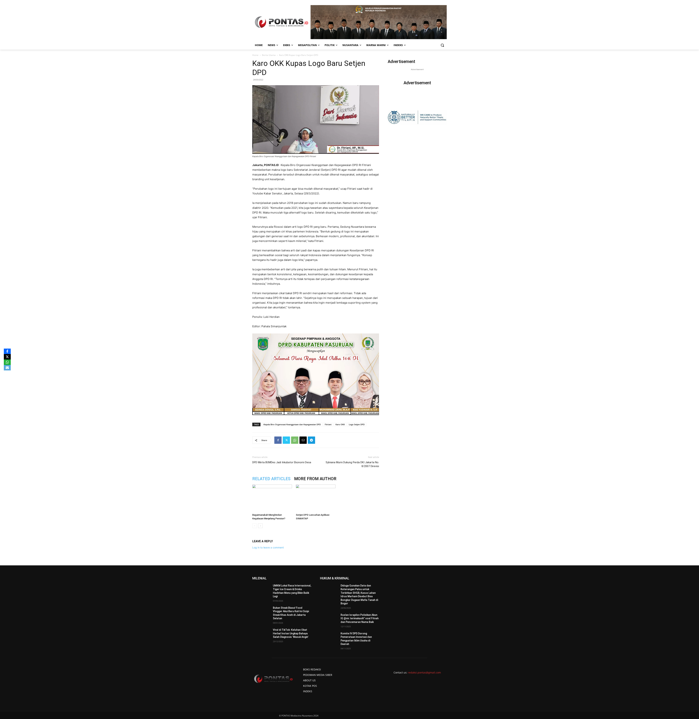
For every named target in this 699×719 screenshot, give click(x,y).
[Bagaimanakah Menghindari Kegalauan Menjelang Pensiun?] (272, 498)
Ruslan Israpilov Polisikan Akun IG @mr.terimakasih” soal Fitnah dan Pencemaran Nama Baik (360, 618)
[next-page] (260, 526)
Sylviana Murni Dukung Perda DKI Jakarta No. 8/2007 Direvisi (352, 464)
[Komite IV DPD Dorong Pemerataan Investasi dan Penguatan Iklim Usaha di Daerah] (329, 638)
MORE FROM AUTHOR (315, 478)
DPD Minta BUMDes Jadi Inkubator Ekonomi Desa (281, 462)
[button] (442, 45)
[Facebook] (278, 440)
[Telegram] (311, 440)
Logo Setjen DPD (357, 424)
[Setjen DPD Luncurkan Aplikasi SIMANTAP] (315, 498)
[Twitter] (286, 440)
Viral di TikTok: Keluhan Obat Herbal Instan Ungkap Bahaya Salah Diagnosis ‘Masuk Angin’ (290, 633)
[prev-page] (254, 526)
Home (255, 55)
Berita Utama (269, 55)
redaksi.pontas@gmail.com (424, 672)
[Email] (303, 440)
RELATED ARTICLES (271, 478)
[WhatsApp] (294, 440)
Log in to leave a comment (268, 547)
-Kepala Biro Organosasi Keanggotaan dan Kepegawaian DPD (292, 424)
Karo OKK (340, 424)
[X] (7, 357)
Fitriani (328, 424)
